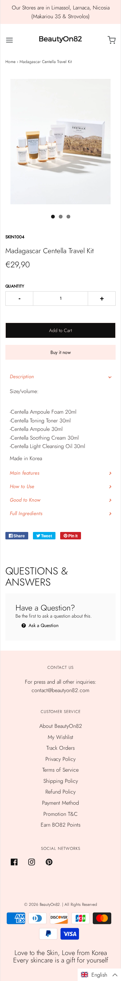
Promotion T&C (60, 814)
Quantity (14, 286)
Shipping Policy (60, 781)
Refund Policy (60, 792)
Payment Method (60, 803)
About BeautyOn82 (60, 726)
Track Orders (60, 748)
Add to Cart (60, 330)
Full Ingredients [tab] (27, 513)
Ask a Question (42, 625)
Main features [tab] (24, 473)
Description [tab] (22, 376)
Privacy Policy (60, 759)
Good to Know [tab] (25, 500)
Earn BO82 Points (60, 825)
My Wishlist (60, 737)
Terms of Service (60, 770)
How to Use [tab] (22, 486)
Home (10, 62)
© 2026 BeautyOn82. (43, 904)
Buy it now (60, 352)
